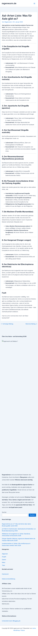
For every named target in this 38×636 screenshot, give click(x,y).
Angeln (4, 557)
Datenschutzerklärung (8, 579)
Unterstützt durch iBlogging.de (11, 621)
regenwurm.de (9, 3)
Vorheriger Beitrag (7, 324)
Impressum (5, 574)
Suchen (4, 512)
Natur (3, 562)
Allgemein (5, 554)
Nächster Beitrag (31, 324)
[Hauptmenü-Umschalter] (34, 3)
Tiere (3, 565)
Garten (4, 559)
